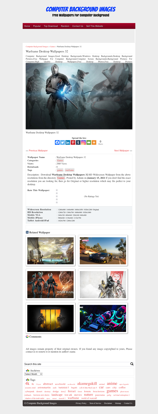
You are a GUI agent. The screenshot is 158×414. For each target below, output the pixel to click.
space (48, 398)
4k (27, 383)
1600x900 (78, 212)
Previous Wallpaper (38, 150)
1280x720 (62, 212)
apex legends (124, 384)
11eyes (38, 384)
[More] (94, 142)
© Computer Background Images (40, 403)
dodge (56, 391)
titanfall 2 (62, 398)
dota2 (63, 391)
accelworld (60, 383)
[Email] (88, 142)
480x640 (68, 215)
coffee (122, 387)
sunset (54, 398)
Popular (37, 26)
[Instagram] (83, 142)
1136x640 (69, 218)
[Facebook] (57, 142)
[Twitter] (62, 142)
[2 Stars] (69, 199)
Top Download (51, 26)
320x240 (76, 215)
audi (54, 387)
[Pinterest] (73, 142)
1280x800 (62, 209)
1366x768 (70, 212)
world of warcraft (89, 398)
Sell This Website (94, 26)
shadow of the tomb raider (34, 398)
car (101, 386)
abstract (48, 384)
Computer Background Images (37, 46)
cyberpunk (29, 391)
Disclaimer (108, 403)
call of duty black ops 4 (88, 387)
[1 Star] (69, 202)
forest (80, 391)
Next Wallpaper (121, 150)
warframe (69, 170)
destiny (47, 391)
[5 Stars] (69, 190)
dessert (39, 391)
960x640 (61, 218)
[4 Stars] (69, 193)
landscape (57, 394)
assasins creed (30, 387)
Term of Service (95, 403)
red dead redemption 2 (121, 395)
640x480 (83, 215)
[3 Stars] (69, 196)
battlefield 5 (64, 387)
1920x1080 (87, 212)
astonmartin (44, 387)
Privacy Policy (81, 403)
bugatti (74, 387)
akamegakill (87, 383)
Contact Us (77, 26)
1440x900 (70, 209)
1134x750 (77, 218)
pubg (109, 395)
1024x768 (62, 220)
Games (52, 46)
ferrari (72, 391)
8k (33, 383)
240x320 (61, 215)
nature (88, 394)
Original (96, 209)
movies (78, 394)
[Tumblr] (78, 142)
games (60, 170)
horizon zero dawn (41, 395)
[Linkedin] (67, 142)
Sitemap (118, 403)
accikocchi (71, 384)
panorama (100, 394)
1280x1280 (70, 220)
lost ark (68, 394)
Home (27, 26)
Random (65, 26)
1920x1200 (88, 209)
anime (112, 383)
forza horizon (98, 391)
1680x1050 (79, 209)
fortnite (87, 391)
